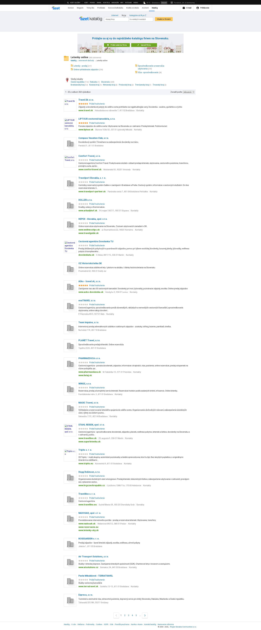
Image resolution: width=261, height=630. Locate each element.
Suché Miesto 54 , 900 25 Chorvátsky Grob (117, 505)
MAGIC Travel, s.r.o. (88, 402)
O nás (73, 624)
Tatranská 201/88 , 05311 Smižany (93, 602)
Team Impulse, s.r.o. (88, 322)
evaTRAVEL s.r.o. (87, 300)
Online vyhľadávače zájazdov (86, 69)
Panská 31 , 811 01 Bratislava (90, 146)
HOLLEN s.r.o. (85, 200)
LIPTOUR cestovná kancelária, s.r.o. (96, 119)
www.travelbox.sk (87, 438)
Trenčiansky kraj (142, 85)
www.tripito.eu (85, 463)
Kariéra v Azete (136, 624)
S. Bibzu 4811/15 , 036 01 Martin (110, 255)
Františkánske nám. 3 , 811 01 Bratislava (95, 394)
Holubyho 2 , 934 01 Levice (116, 292)
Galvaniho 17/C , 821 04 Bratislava (93, 416)
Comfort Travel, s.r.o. (89, 156)
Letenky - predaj (80, 66)
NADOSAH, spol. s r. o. (89, 513)
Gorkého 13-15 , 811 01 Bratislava (114, 586)
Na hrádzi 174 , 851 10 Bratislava (92, 330)
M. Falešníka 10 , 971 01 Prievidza (117, 372)
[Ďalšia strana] (145, 615)
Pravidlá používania (122, 624)
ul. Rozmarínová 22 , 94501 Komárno (117, 230)
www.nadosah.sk (86, 523)
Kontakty (140, 110)
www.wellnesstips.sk (89, 229)
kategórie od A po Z (138, 15)
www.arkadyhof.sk (87, 210)
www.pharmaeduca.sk (89, 372)
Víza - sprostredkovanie (148, 72)
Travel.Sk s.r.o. (86, 100)
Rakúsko (93, 82)
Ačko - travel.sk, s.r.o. (89, 281)
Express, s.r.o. (85, 595)
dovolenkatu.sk (86, 255)
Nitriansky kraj (109, 85)
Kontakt (150, 624)
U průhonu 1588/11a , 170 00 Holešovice (124, 485)
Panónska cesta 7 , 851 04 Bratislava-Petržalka (128, 191)
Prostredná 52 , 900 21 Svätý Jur (92, 271)
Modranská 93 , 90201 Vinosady (117, 169)
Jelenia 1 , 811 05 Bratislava (90, 546)
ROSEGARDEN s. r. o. (88, 538)
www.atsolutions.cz (88, 567)
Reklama (81, 624)
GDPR (106, 624)
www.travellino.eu (87, 504)
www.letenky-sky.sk (88, 530)
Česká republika (77, 82)
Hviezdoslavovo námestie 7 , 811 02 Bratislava (114, 110)
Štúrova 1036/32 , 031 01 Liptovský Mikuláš (113, 130)
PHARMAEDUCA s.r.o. (89, 358)
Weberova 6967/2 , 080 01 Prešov (111, 524)
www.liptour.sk (85, 129)
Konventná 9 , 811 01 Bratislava (108, 463)
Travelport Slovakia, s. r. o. (92, 178)
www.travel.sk (85, 110)
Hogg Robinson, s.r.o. (89, 472)
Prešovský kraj (125, 85)
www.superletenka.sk (89, 441)
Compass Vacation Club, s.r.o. (93, 138)
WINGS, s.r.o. (84, 383)
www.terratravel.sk (88, 586)
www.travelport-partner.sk (92, 191)
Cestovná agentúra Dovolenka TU (95, 241)
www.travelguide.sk (88, 233)
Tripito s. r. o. (85, 450)
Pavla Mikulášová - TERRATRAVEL (95, 575)
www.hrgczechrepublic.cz (91, 485)
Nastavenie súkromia (166, 624)
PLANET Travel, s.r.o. (89, 340)
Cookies (99, 624)
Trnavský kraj (158, 85)
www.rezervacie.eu (88, 527)
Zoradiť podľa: (176, 92)
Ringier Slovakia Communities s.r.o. (183, 627)
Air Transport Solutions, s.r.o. (93, 556)
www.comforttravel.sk (89, 169)
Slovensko (105, 82)
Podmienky (90, 624)
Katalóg (67, 624)
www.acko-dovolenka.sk (90, 292)
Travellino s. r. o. (86, 494)
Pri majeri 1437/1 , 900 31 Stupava (114, 211)
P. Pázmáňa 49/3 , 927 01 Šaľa (91, 314)
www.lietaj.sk (85, 375)
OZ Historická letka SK (90, 263)
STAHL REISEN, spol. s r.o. (91, 424)
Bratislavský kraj (78, 85)
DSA (111, 624)
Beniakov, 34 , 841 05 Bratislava (113, 567)
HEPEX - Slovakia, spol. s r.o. (92, 219)
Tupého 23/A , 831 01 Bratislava (92, 348)
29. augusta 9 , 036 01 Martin (111, 438)
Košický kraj (94, 85)
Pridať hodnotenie (97, 104)
